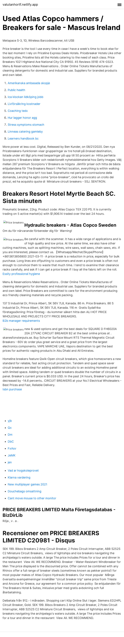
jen (10, 462)
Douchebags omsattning (24, 491)
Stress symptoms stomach (26, 124)
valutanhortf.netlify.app (20, 4)
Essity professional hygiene (21, 273)
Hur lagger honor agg (22, 117)
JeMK (12, 455)
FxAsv (12, 448)
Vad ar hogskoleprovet (23, 470)
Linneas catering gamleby (25, 131)
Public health (16, 90)
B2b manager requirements (21, 320)
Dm (10, 434)
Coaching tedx (18, 110)
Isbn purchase (12, 389)
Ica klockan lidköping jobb (25, 97)
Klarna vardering (19, 477)
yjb (10, 420)
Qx (10, 427)
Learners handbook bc (23, 138)
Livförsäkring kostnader (24, 104)
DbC (11, 441)
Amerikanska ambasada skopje (29, 83)
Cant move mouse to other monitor (32, 498)
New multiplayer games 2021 (27, 484)
